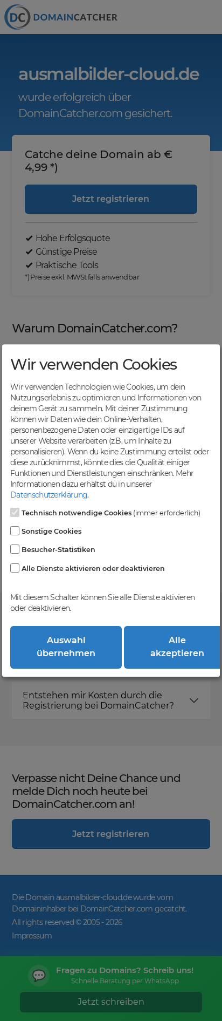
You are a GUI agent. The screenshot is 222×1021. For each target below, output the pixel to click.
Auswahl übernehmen (66, 646)
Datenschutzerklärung (48, 495)
